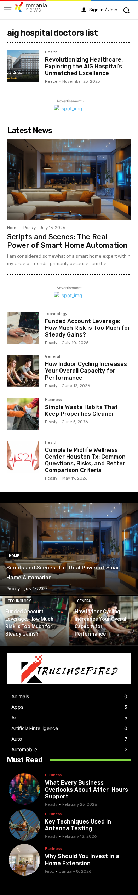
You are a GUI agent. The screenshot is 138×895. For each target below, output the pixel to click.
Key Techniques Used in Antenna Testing (78, 825)
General (52, 357)
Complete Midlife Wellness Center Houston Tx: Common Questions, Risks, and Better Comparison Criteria (85, 460)
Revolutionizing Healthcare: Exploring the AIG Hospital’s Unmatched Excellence (84, 66)
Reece (51, 81)
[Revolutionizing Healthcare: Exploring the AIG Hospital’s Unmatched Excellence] (23, 66)
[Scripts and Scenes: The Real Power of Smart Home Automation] (69, 179)
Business (53, 400)
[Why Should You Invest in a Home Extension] (24, 859)
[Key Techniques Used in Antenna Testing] (24, 825)
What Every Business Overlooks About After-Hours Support (86, 789)
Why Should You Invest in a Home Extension (82, 859)
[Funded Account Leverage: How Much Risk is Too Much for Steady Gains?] (23, 328)
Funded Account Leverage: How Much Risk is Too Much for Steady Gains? (87, 328)
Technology (56, 314)
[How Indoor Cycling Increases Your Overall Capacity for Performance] (23, 371)
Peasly (29, 227)
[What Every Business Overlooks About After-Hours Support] (24, 788)
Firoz (49, 871)
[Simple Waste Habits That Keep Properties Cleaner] (23, 414)
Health (51, 52)
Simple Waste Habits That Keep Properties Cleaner (81, 410)
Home (13, 228)
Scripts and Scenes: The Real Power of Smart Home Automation (67, 241)
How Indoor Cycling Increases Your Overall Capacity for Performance (86, 371)
